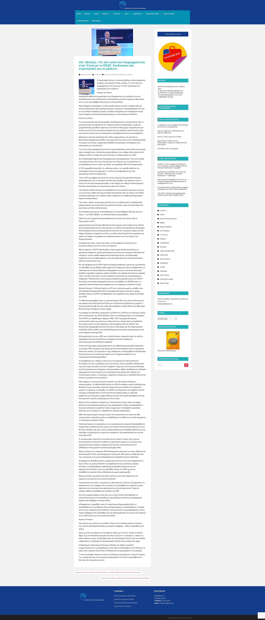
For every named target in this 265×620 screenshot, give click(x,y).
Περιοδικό (163, 271)
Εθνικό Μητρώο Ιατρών (173, 34)
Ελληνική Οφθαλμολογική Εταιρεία (125, 603)
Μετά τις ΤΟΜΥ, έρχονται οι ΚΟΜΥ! (169, 137)
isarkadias (97, 74)
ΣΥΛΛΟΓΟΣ (116, 14)
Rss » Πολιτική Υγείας (169, 120)
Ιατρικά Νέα (164, 255)
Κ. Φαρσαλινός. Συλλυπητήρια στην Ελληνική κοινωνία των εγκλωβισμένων (172, 126)
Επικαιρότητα (164, 243)
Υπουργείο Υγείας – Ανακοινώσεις (167, 107)
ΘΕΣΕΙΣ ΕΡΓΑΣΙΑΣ (168, 14)
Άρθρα (162, 223)
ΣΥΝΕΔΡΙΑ (105, 14)
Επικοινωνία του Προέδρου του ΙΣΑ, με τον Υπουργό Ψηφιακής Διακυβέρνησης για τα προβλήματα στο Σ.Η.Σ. (172, 181)
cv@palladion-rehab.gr (165, 97)
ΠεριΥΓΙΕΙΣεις (164, 275)
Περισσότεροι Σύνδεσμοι (122, 606)
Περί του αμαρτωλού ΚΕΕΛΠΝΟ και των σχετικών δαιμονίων (170, 132)
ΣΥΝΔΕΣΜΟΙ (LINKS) (152, 14)
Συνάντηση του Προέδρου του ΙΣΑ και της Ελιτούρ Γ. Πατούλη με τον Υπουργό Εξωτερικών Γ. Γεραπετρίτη (171, 173)
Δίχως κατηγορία (165, 227)
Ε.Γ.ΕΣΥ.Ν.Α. (164, 235)
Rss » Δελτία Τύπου (168, 159)
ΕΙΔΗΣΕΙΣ (87, 14)
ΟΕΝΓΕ (162, 267)
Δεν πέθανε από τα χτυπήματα (167, 148)
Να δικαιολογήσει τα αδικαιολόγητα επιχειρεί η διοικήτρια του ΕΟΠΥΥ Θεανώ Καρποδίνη (172, 188)
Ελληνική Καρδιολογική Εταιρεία (125, 596)
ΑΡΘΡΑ (97, 14)
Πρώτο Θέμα (164, 283)
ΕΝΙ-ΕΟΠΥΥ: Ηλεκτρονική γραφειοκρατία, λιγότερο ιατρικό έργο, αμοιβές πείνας (171, 194)
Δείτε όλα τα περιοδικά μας (166, 351)
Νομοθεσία (164, 263)
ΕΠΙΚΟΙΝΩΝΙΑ (96, 21)
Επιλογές (129, 74)
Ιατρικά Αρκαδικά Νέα (167, 251)
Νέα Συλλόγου (165, 259)
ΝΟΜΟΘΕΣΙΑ (137, 14)
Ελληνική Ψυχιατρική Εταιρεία (124, 599)
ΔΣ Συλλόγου (165, 231)
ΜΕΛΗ (126, 14)
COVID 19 (163, 211)
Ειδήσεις (123, 74)
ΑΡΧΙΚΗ (78, 14)
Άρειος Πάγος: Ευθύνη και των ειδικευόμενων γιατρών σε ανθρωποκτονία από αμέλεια (172, 142)
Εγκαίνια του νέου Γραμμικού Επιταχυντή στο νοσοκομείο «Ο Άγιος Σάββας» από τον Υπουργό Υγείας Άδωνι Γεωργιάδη (172, 166)
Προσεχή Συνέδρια (166, 279)
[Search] (186, 365)
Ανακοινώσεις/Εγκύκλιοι (112, 74)
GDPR (162, 215)
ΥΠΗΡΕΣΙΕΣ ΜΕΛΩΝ (82, 21)
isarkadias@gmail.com (164, 304)
